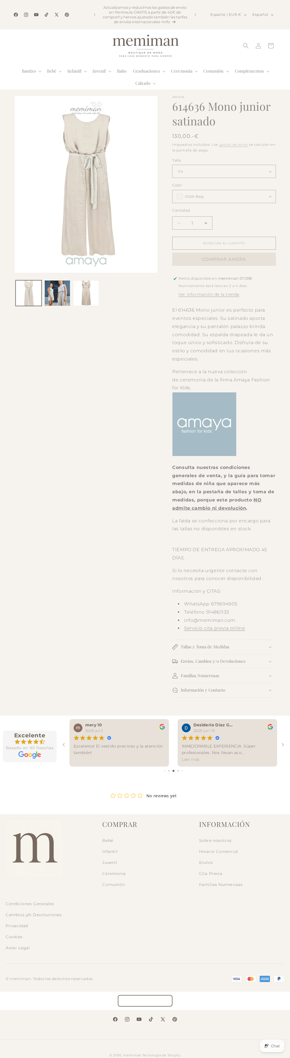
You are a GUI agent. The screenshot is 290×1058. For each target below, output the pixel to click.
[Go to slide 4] (178, 771)
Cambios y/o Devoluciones (33, 914)
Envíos (206, 862)
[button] (31, 71)
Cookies (14, 936)
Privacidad (17, 925)
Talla (176, 160)
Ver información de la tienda (208, 294)
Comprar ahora (224, 259)
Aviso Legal (18, 947)
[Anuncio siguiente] (195, 14)
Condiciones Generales (30, 903)
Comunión (113, 884)
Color (177, 185)
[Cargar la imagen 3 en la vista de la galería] (86, 293)
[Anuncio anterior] (94, 14)
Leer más (190, 759)
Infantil (110, 851)
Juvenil (109, 862)
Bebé (107, 840)
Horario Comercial (218, 851)
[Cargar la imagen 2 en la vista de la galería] (57, 293)
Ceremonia (113, 873)
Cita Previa (210, 873)
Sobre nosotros (215, 840)
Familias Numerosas (221, 884)
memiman (132, 1055)
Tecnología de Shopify (161, 1055)
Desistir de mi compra (145, 1000)
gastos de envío (233, 144)
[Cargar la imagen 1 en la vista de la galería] (29, 293)
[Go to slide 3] (173, 771)
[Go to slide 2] (169, 771)
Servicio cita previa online (214, 628)
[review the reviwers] (162, 728)
